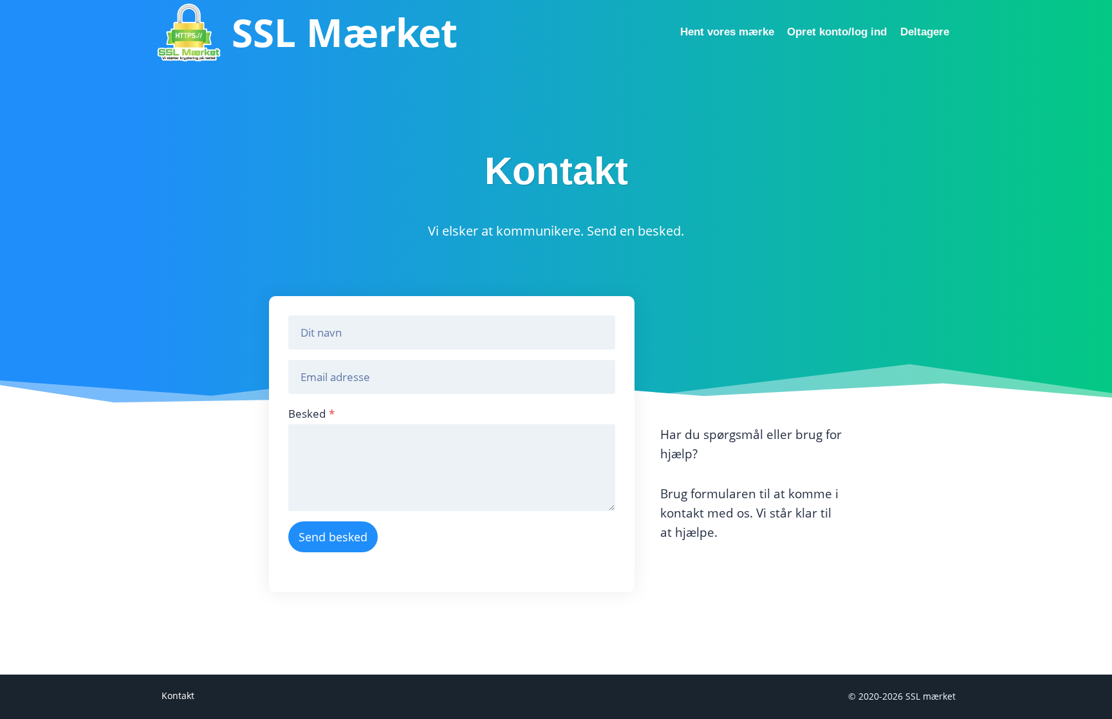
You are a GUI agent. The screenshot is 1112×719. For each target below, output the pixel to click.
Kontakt (178, 695)
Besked (311, 413)
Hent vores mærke (727, 32)
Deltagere (924, 32)
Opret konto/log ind (837, 32)
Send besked (333, 537)
